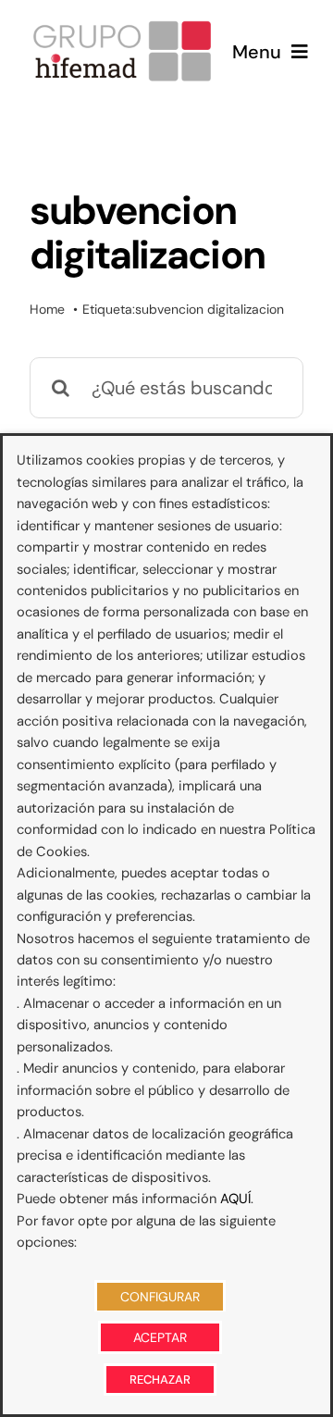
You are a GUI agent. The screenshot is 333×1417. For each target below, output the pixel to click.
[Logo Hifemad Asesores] (122, 26)
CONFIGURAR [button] (160, 1296)
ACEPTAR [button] (160, 1337)
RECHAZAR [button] (160, 1379)
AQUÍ (235, 1198)
